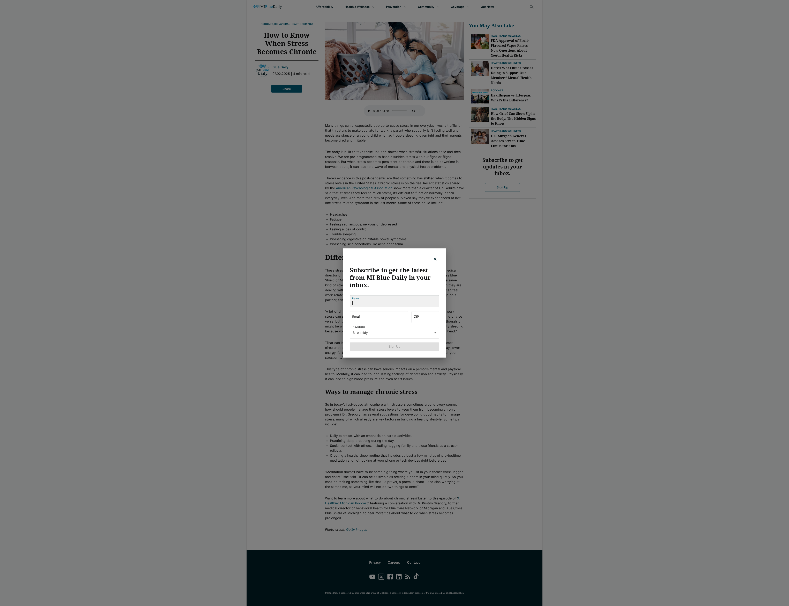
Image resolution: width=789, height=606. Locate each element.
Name (355, 298)
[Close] (435, 259)
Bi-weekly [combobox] (360, 333)
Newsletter (359, 326)
